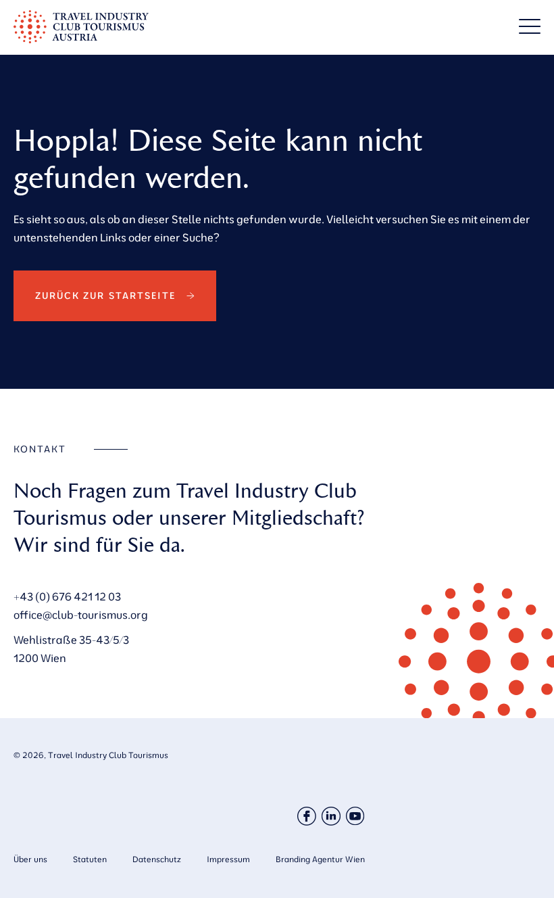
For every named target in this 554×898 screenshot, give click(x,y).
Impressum (228, 859)
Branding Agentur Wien (320, 859)
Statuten (90, 859)
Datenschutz (156, 859)
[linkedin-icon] (331, 816)
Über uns (30, 859)
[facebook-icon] (306, 816)
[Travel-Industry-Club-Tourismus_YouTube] (355, 816)
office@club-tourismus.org (81, 614)
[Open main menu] (529, 26)
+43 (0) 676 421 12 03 (67, 596)
